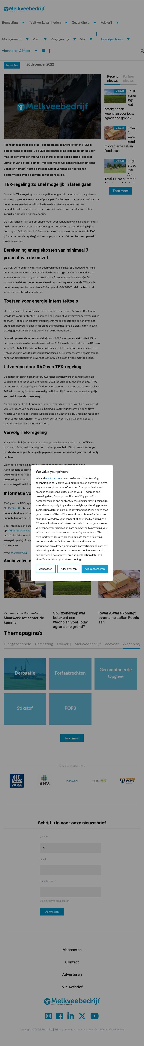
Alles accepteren (95, 568)
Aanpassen (45, 568)
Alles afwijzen (69, 568)
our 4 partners (53, 478)
